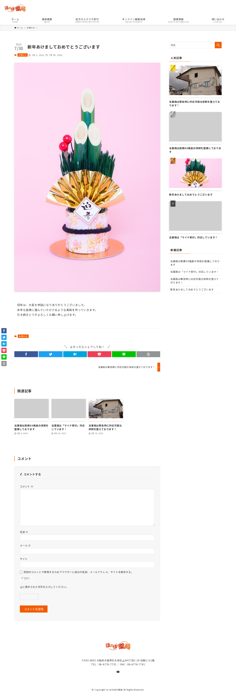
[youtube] (118, 671)
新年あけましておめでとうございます (192, 289)
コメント (26, 486)
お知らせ (22, 55)
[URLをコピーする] (148, 354)
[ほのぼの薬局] (120, 8)
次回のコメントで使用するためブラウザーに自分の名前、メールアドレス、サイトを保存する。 (78, 571)
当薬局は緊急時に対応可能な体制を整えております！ (194, 280)
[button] (26, 354)
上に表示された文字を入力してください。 (44, 587)
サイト (23, 559)
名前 (24, 532)
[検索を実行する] (218, 45)
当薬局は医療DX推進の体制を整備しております (195, 262)
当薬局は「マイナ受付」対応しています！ (194, 271)
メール (25, 545)
